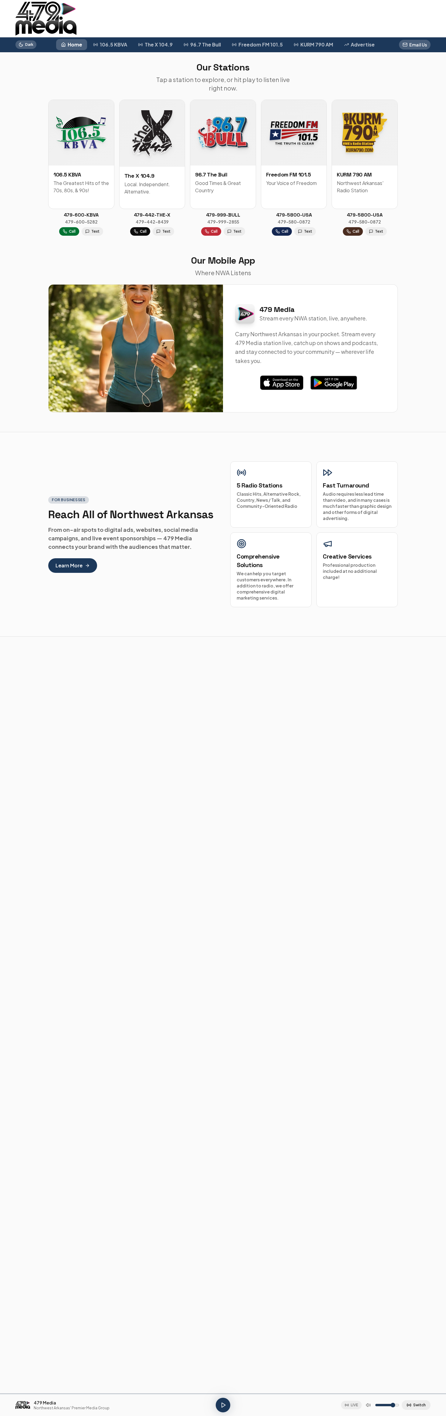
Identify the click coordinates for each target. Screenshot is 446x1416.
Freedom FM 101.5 (260, 44)
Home (75, 44)
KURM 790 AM (316, 44)
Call (72, 231)
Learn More (69, 565)
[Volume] (368, 1405)
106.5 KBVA (113, 44)
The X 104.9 (159, 44)
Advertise (363, 44)
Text (95, 231)
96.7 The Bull (205, 44)
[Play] (223, 1405)
